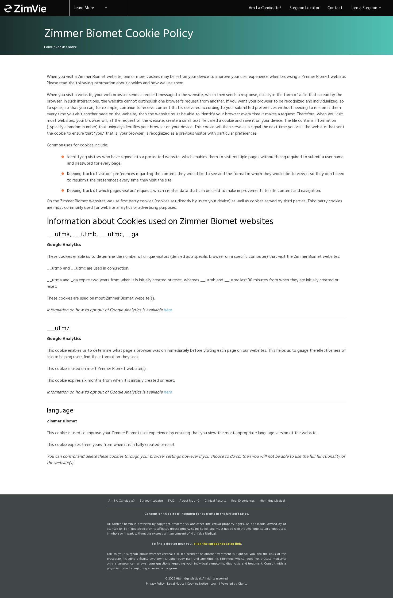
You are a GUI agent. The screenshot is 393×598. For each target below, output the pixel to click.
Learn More (84, 8)
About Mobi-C (189, 501)
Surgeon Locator (151, 501)
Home (48, 47)
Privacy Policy (155, 583)
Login (214, 583)
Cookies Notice (197, 583)
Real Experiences (243, 501)
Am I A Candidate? (121, 501)
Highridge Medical (272, 501)
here (168, 310)
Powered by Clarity (234, 583)
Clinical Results (215, 501)
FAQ (171, 501)
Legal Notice (175, 583)
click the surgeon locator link (217, 544)
